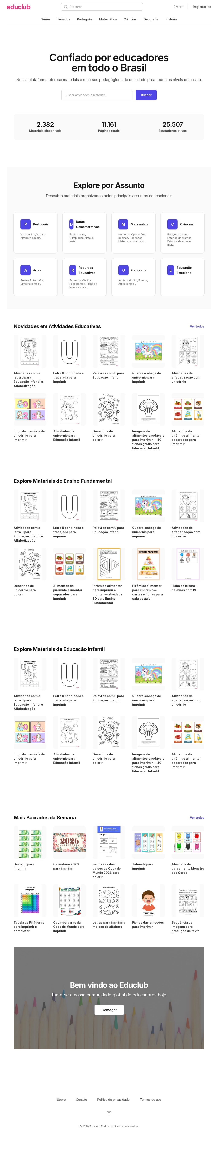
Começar (109, 1010)
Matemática (108, 19)
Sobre (61, 1099)
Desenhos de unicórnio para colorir (104, 435)
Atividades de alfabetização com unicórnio (186, 377)
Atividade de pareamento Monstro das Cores (188, 868)
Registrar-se (202, 7)
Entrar (178, 7)
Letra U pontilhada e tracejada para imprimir (68, 377)
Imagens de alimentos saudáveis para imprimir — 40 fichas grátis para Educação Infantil (148, 439)
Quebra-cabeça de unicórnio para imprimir (146, 377)
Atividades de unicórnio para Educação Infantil (66, 435)
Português (84, 19)
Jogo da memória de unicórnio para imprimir (29, 435)
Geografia (151, 19)
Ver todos (197, 326)
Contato (81, 1099)
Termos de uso (150, 1099)
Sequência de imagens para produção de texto (185, 927)
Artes (37, 270)
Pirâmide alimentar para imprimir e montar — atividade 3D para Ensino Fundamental (107, 594)
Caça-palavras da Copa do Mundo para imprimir (69, 927)
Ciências (130, 19)
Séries (46, 19)
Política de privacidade (113, 1099)
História (171, 19)
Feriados (63, 19)
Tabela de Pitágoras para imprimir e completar (29, 927)
